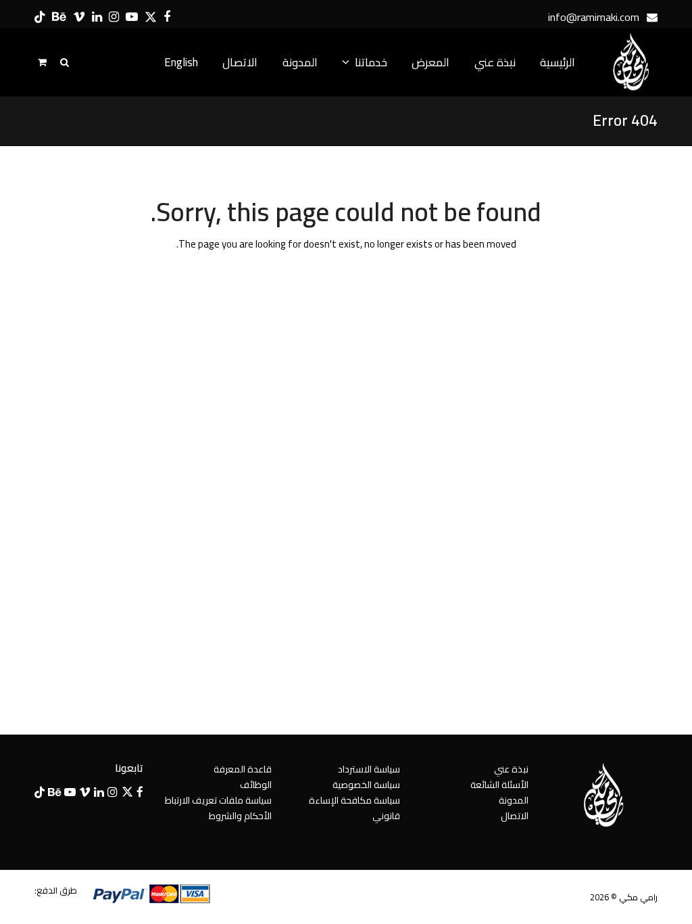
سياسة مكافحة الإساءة (354, 800)
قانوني (386, 816)
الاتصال (514, 816)
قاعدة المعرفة (243, 769)
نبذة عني (511, 769)
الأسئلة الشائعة (499, 784)
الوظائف (256, 784)
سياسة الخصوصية (366, 784)
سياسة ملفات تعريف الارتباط (218, 800)
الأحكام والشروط (240, 816)
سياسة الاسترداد (369, 769)
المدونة (513, 800)
